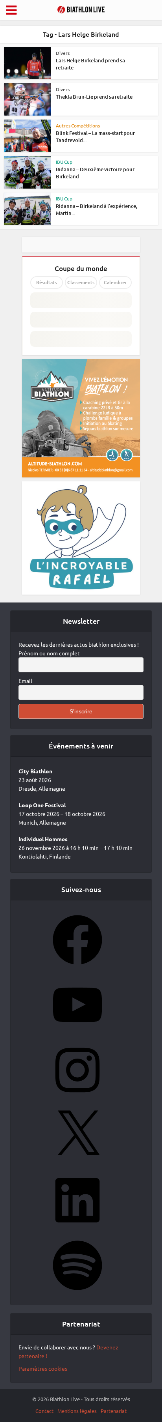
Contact (44, 1410)
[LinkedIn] (77, 1227)
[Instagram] (77, 1097)
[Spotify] (77, 1292)
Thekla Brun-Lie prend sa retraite (94, 96)
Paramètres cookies (42, 1368)
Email (25, 680)
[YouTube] (77, 1032)
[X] (77, 1162)
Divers (63, 53)
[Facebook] (77, 967)
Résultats (46, 282)
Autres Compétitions (78, 125)
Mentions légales (77, 1410)
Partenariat (114, 1410)
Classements (80, 282)
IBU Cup (64, 162)
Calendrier (115, 282)
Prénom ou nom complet (49, 653)
